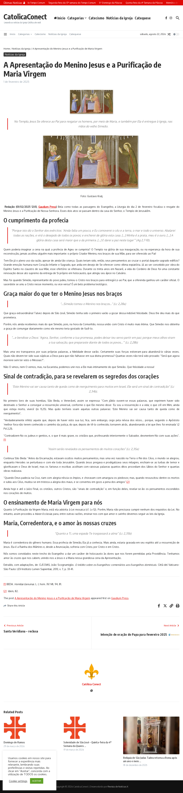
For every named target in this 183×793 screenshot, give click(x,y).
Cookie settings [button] (18, 781)
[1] (5, 439)
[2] (128, 481)
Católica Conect (91, 684)
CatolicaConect (25, 16)
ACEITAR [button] (36, 780)
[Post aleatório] (169, 34)
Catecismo (96, 18)
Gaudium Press (119, 598)
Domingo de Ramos (14, 742)
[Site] (91, 690)
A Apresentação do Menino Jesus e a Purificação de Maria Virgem (52, 598)
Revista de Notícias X (118, 786)
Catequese (143, 18)
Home (7, 48)
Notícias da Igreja (119, 18)
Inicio (12, 34)
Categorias (75, 18)
